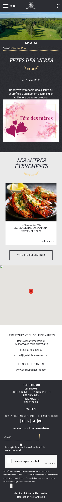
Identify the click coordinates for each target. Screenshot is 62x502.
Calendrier (31, 402)
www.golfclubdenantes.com (31, 369)
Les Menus (31, 388)
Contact (32, 42)
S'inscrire (11, 485)
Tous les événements (31, 255)
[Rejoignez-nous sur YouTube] (39, 421)
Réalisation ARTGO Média (31, 496)
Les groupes (31, 395)
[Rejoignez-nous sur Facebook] (22, 421)
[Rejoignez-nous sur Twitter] (34, 421)
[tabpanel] (31, 120)
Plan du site (41, 493)
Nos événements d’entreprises (31, 392)
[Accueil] (31, 7)
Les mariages (31, 399)
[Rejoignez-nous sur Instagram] (28, 421)
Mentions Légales (23, 493)
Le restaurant (31, 385)
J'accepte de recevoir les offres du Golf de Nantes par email (25, 449)
